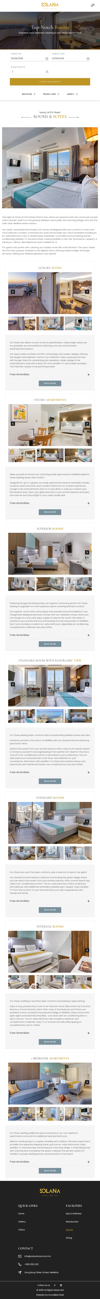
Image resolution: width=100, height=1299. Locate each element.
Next (87, 292)
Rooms (69, 1229)
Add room (27, 94)
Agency (70, 94)
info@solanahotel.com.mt (37, 1256)
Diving (69, 1237)
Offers (21, 1229)
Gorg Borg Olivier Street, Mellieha (41, 1272)
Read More (50, 383)
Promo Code (49, 94)
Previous (13, 292)
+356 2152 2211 (31, 1264)
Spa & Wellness (74, 1213)
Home (21, 1213)
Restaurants (72, 1221)
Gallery (22, 1221)
